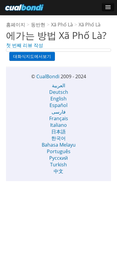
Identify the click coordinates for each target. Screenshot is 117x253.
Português (58, 151)
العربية (58, 85)
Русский (58, 158)
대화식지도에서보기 (32, 56)
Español (59, 105)
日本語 (58, 131)
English (58, 98)
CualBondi (47, 76)
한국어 (58, 138)
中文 (58, 171)
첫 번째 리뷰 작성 (24, 45)
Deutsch (58, 92)
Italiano (58, 125)
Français (58, 118)
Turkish (58, 164)
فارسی (59, 112)
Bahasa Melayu (59, 144)
